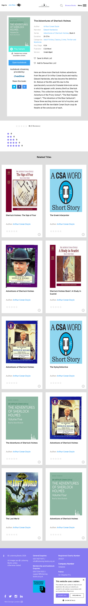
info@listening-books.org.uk (44, 561)
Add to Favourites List (46, 63)
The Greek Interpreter (59, 215)
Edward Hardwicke (51, 30)
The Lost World (12, 519)
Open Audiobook (19, 62)
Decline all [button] (77, 595)
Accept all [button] (62, 595)
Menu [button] (80, 6)
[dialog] (70, 591)
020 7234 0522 (39, 572)
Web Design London (12, 602)
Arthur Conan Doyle (51, 27)
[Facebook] (5, 596)
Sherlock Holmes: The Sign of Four (21, 215)
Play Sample (19, 49)
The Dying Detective (59, 367)
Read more (70, 591)
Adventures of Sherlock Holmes (56, 33)
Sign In (4, 5)
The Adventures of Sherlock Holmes (22, 443)
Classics (58, 40)
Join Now (12, 5)
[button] (84, 5)
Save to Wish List (44, 58)
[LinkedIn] (21, 596)
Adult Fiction (49, 40)
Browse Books (70, 6)
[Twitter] (10, 596)
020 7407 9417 (38, 559)
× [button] (83, 580)
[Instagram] (16, 596)
